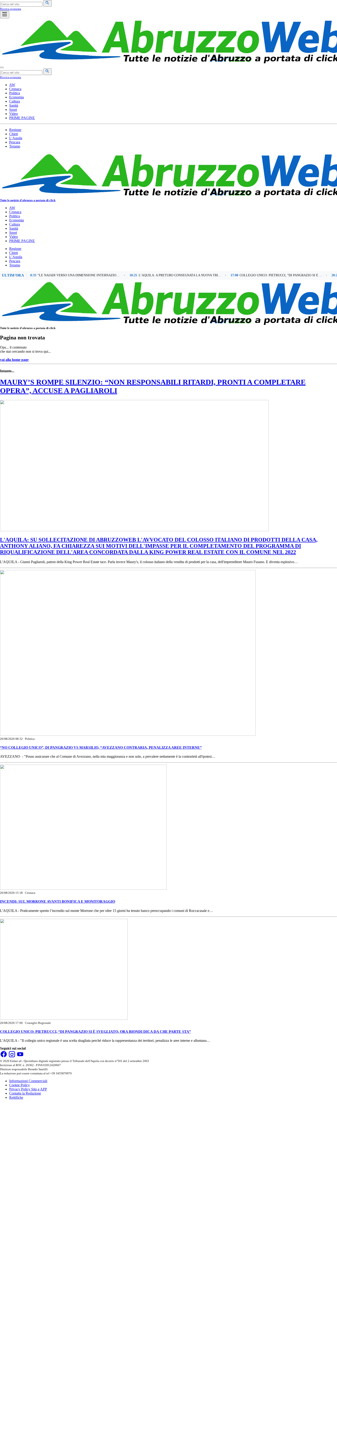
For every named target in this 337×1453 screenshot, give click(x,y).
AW (12, 85)
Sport (13, 110)
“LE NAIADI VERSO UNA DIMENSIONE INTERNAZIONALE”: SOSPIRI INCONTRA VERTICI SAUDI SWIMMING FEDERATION (62, 275)
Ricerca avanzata (10, 9)
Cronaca (15, 89)
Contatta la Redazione (25, 1093)
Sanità (13, 105)
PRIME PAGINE (22, 118)
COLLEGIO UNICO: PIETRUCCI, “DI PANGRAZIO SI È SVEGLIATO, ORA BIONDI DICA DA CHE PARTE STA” (264, 275)
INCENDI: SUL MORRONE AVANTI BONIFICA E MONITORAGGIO (57, 901)
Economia (16, 97)
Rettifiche (16, 1097)
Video (13, 114)
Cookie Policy (19, 1085)
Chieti (13, 134)
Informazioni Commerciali (28, 1081)
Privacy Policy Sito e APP (28, 1089)
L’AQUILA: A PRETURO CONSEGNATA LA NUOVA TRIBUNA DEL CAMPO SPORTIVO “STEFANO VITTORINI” (163, 275)
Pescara (14, 142)
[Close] (2, 67)
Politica (14, 93)
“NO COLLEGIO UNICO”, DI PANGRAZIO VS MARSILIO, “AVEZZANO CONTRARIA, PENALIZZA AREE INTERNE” (101, 747)
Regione (15, 130)
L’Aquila (15, 138)
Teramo (14, 146)
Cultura (14, 101)
